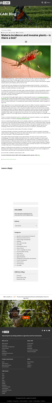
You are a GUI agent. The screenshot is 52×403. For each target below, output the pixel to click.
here (39, 155)
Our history (29, 346)
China (3, 375)
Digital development (21, 256)
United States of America (7, 390)
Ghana (3, 377)
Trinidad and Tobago (6, 386)
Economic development (22, 260)
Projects (3, 350)
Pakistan (3, 383)
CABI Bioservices (20, 263)
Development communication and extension (26, 258)
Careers (28, 363)
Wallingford (4, 391)
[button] (42, 330)
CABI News (19, 275)
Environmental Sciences (22, 246)
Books (3, 361)
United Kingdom (5, 388)
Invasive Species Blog (21, 277)
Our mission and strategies (32, 350)
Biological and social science (7, 353)
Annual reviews (30, 343)
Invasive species (13, 159)
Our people (4, 354)
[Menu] (26, 42)
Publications (4, 351)
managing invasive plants (23, 118)
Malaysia (3, 382)
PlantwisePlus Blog (21, 279)
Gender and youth (20, 255)
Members (29, 366)
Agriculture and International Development (26, 236)
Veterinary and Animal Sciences (23, 237)
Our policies (29, 345)
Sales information (5, 366)
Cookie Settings (36, 401)
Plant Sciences (20, 253)
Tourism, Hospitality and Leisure (24, 249)
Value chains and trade (21, 243)
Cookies (30, 401)
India (3, 378)
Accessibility (9, 401)
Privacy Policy (15, 401)
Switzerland (4, 385)
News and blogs (30, 361)
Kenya (3, 380)
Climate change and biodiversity (23, 239)
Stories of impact (5, 348)
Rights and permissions (6, 365)
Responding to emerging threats (8, 346)
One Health (19, 265)
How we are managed (31, 351)
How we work (4, 345)
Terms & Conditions (23, 401)
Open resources (5, 363)
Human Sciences (6, 159)
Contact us (29, 365)
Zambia (3, 393)
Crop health (19, 244)
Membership (29, 348)
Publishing (19, 241)
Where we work (5, 343)
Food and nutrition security (22, 251)
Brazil (3, 373)
